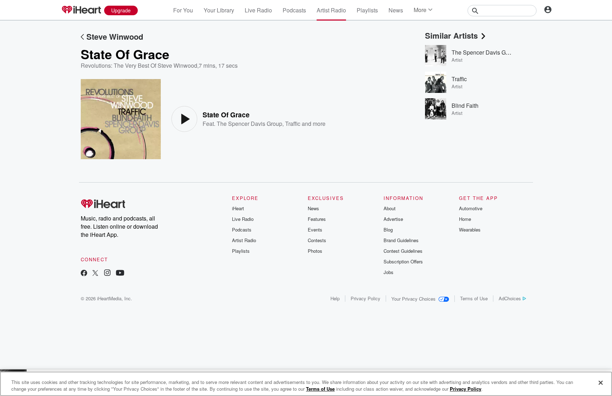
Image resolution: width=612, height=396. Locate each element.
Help (335, 298)
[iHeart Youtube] (120, 273)
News (396, 10)
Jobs (388, 272)
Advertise (393, 219)
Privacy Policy (365, 298)
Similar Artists (451, 35)
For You (183, 10)
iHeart (238, 208)
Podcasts (294, 10)
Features (317, 219)
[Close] (600, 383)
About (390, 208)
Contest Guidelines (403, 250)
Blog (388, 229)
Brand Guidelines (401, 240)
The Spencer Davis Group (249, 123)
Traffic (292, 123)
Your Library (219, 10)
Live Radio (258, 10)
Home (465, 219)
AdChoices (510, 298)
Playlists (367, 10)
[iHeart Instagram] (107, 273)
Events (315, 229)
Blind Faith (465, 105)
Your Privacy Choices (413, 298)
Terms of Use (474, 298)
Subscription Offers (403, 261)
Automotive (470, 208)
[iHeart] (81, 10)
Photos (315, 250)
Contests (317, 240)
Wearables (470, 229)
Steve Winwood (114, 36)
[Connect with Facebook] (84, 273)
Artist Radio (331, 10)
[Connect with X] (95, 273)
